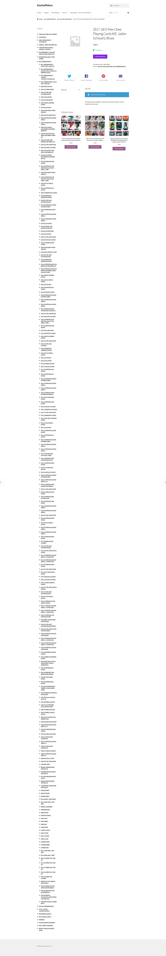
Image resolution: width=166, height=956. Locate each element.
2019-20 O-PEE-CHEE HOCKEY (48, 515)
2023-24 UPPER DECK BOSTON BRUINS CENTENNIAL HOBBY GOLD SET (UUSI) (49, 270)
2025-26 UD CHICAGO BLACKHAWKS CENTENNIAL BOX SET (48, 156)
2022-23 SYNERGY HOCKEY (47, 363)
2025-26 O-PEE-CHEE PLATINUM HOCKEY (46, 93)
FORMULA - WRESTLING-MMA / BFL (48, 44)
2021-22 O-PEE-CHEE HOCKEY (48, 412)
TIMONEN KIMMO (45, 844)
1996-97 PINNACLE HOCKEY (48, 709)
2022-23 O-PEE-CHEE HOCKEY (48, 341)
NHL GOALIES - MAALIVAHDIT (48, 799)
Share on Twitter (69, 80)
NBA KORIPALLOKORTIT (45, 914)
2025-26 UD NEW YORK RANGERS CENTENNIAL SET (48, 140)
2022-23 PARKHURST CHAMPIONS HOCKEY (46, 349)
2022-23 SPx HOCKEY (46, 360)
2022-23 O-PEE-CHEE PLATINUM (46, 344)
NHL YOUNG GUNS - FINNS (48, 855)
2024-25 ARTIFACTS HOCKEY (48, 239)
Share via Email (120, 80)
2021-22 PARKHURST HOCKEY (48, 415)
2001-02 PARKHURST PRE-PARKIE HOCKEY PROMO (47, 673)
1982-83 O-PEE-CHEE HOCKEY (48, 761)
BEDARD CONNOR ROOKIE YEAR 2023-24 (47, 768)
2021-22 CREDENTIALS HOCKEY (49, 409)
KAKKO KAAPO (44, 812)
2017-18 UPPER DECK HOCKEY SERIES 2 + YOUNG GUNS (48, 556)
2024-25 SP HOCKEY (46, 234)
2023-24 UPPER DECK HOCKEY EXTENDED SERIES (48, 295)
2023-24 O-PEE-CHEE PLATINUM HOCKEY (46, 255)
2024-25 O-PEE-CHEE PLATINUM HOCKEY (46, 201)
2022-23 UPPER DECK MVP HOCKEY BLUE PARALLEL (47, 393)
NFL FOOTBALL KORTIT (45, 917)
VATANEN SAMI (45, 847)
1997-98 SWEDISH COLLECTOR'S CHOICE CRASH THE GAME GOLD (48, 896)
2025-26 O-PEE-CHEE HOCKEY (48, 144)
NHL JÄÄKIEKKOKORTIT (50, 19)
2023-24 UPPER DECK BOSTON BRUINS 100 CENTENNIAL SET (49, 265)
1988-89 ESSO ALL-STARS (47, 758)
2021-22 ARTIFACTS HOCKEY (48, 406)
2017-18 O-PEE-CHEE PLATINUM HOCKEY (46, 546)
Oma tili (64, 12)
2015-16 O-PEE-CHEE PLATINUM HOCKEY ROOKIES (48, 625)
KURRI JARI (44, 824)
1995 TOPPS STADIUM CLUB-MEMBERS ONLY (48, 718)
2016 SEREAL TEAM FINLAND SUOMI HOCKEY (48, 620)
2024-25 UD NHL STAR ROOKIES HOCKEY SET (46, 227)
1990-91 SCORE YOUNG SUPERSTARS (47, 747)
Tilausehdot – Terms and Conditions (80, 12)
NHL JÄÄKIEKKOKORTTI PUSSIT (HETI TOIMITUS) (47, 65)
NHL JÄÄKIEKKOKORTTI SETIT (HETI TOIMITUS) (49, 82)
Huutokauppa (55, 12)
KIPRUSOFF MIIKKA (46, 815)
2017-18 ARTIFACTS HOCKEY (48, 576)
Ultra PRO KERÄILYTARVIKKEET (47, 922)
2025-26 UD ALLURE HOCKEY (48, 115)
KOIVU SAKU (44, 818)
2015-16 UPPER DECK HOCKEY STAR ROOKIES (48, 634)
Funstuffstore (45, 5)
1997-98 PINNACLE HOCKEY (48, 702)
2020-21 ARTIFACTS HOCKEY (48, 472)
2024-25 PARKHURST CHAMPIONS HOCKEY (46, 196)
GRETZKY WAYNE (45, 793)
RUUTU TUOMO (45, 836)
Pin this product (103, 80)
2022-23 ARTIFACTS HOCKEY (48, 333)
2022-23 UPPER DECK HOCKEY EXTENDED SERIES (48, 379)
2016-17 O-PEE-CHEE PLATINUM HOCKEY (46, 592)
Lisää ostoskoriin (100, 56)
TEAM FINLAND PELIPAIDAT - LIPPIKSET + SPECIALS (46, 48)
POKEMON (41, 919)
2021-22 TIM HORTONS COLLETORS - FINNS (47, 454)
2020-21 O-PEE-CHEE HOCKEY (48, 489)
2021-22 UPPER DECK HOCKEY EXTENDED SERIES (48, 440)
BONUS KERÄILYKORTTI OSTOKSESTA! (45, 41)
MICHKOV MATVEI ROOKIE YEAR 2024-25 (47, 782)
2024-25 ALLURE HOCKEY (47, 231)
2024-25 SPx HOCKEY (46, 223)
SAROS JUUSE (44, 839)
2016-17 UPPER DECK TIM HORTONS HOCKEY (47, 616)
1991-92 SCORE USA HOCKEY (48, 734)
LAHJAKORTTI (43, 37)
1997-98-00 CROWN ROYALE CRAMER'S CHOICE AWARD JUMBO (48, 688)
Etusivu (39, 12)
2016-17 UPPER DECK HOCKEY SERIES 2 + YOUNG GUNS (48, 606)
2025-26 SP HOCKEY (46, 107)
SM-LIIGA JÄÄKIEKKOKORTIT (46, 906)
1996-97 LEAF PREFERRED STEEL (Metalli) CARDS (47, 705)
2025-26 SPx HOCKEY (46, 97)
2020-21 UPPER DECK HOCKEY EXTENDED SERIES (48, 476)
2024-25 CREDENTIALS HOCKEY (49, 192)
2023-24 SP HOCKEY (46, 284)
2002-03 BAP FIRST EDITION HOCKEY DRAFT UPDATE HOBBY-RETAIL (48, 663)
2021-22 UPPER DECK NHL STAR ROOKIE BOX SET (47, 459)
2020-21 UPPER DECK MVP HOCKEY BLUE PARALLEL (47, 485)
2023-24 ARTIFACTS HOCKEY (48, 316)
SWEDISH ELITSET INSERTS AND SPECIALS (48, 882)
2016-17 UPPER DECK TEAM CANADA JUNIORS (48, 602)
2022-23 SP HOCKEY (46, 357)
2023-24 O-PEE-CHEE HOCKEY (48, 313)
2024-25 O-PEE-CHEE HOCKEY (48, 237)
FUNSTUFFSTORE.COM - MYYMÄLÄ (48, 34)
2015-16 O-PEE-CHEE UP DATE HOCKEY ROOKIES (48, 629)
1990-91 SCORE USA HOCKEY (48, 751)
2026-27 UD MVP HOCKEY (47, 89)
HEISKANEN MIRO (45, 809)
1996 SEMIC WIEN (45, 764)
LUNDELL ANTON (45, 830)
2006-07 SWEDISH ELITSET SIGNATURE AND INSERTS (48, 886)
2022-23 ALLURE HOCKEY (47, 330)
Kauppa (46, 12)
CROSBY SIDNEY (45, 790)
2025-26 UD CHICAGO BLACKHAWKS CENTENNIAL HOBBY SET (48, 128)
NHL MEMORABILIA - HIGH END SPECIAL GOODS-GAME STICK (47, 53)
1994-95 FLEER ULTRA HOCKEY (48, 722)
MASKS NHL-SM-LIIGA (46, 86)
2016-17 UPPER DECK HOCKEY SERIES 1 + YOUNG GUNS (48, 611)
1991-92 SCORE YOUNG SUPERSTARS (47, 737)
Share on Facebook (86, 80)
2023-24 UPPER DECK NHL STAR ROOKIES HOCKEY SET (48, 309)
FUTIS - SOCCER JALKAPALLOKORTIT (44, 910)
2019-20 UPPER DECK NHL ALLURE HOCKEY (47, 497)
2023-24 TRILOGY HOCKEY (47, 292)
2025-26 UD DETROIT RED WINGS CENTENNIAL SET (47, 151)
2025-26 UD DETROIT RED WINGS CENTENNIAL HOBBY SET (48, 135)
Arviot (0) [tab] (64, 90)
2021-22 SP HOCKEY (46, 427)
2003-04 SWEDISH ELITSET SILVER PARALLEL (48, 891)
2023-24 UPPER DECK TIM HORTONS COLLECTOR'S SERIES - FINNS (47, 321)
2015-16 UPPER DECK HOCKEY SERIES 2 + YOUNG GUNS (48, 639)
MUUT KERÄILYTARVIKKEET (46, 925)
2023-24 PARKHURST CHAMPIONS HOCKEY (46, 260)
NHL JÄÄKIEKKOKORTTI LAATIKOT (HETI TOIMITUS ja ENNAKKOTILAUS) (48, 70)
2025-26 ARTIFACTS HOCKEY (48, 147)
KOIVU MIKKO (44, 821)
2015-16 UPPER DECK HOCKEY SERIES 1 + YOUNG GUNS (48, 643)
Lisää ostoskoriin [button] (71, 147)
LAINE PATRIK (44, 827)
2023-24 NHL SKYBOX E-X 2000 (49, 252)
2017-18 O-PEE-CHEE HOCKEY (64, 19)
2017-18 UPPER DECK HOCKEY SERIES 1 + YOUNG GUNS (48, 560)
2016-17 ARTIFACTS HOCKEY (48, 579)
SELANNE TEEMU (45, 842)
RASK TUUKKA (44, 833)
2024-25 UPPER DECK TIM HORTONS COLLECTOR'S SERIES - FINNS (47, 178)
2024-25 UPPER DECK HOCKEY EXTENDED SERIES (48, 205)
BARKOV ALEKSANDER (46, 806)
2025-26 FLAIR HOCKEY (47, 100)
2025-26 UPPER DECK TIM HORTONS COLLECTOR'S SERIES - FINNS (47, 167)
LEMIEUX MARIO (45, 796)
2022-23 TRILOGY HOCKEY (47, 366)
